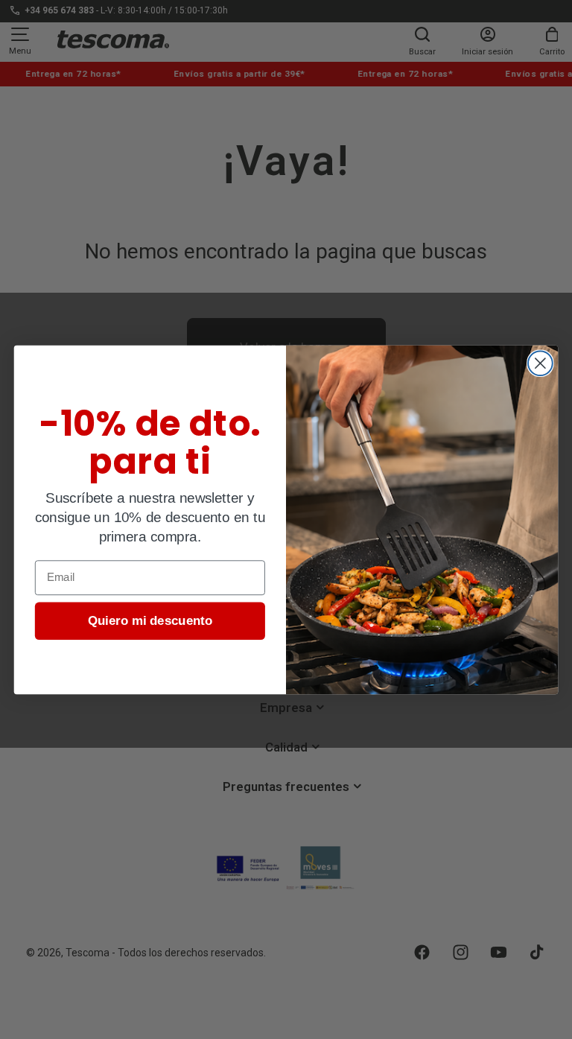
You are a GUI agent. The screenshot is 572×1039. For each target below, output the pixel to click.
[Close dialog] (540, 363)
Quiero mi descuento (150, 620)
